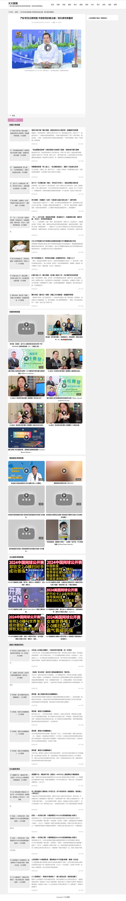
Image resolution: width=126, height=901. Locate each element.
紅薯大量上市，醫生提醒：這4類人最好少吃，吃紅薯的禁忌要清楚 (55, 275)
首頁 (52, 4)
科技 (12, 775)
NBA (92, 4)
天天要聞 (13, 3)
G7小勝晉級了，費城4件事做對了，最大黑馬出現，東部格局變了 (54, 876)
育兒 (12, 792)
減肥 (109, 4)
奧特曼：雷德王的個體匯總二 (42, 731)
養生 (98, 4)
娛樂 (58, 4)
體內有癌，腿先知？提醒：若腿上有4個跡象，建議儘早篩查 (52, 295)
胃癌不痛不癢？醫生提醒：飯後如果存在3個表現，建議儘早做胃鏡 (55, 130)
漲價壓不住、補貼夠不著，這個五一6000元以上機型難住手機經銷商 (55, 774)
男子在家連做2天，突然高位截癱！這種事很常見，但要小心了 (53, 258)
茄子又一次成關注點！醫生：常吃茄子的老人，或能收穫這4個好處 (55, 183)
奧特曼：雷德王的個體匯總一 (42, 711)
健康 (16, 12)
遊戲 (81, 4)
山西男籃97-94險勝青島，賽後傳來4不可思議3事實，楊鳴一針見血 (55, 859)
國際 (115, 4)
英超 (86, 4)
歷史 (75, 4)
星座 (103, 4)
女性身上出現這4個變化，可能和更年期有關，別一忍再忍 (52, 650)
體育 (69, 4)
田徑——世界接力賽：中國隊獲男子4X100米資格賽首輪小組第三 (54, 815)
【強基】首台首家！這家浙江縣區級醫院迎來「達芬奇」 (51, 672)
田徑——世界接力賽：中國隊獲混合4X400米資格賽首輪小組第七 (54, 837)
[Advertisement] (46, 86)
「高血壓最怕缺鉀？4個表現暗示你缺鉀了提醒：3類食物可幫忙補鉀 (55, 150)
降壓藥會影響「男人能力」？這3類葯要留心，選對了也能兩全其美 (55, 167)
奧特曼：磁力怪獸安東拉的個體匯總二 (45, 694)
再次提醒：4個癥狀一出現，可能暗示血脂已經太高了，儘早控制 (54, 200)
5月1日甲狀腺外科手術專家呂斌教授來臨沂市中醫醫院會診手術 (54, 241)
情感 (63, 4)
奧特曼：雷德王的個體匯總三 (42, 750)
